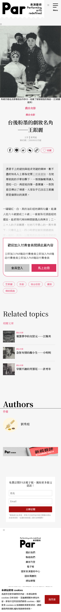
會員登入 (17, 268)
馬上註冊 (44, 268)
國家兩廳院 (30, 576)
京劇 (21, 284)
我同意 (52, 599)
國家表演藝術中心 (30, 571)
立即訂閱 (30, 509)
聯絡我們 (30, 557)
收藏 (49, 150)
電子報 (30, 566)
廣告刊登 (30, 562)
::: (48, 4)
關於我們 (30, 552)
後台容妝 (35, 284)
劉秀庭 (34, 137)
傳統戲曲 (10, 291)
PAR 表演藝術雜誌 (30, 542)
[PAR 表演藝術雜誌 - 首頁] (22, 9)
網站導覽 (30, 580)
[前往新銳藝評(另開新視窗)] (30, 451)
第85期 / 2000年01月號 (30, 140)
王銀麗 (37, 174)
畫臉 (43, 174)
